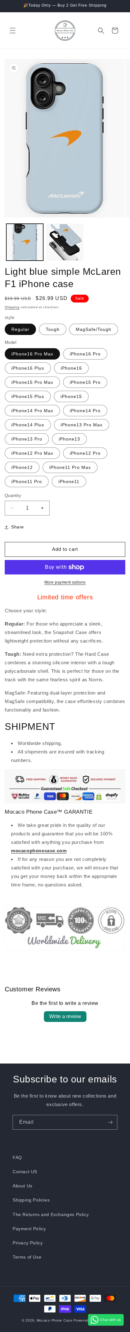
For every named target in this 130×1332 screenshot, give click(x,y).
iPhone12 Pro (85, 453)
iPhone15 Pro (85, 382)
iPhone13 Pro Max (82, 424)
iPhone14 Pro (85, 410)
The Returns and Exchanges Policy (51, 1214)
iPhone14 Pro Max (32, 410)
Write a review (65, 1016)
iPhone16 (71, 368)
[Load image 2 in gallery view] (64, 242)
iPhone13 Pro (26, 438)
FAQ (17, 1157)
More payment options (65, 582)
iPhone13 (69, 438)
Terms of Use (27, 1257)
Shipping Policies (31, 1199)
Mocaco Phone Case (55, 1320)
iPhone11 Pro (26, 481)
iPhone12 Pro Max (32, 453)
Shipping (12, 307)
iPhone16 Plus (27, 368)
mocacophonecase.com (39, 850)
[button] (13, 30)
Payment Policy (29, 1228)
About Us (22, 1185)
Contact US (25, 1171)
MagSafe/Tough (93, 329)
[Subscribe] (110, 1122)
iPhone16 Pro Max (32, 353)
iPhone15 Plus (27, 396)
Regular (20, 329)
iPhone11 (69, 481)
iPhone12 (22, 467)
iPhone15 (71, 396)
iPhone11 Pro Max (70, 467)
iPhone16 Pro (85, 353)
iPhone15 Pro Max (32, 382)
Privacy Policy (28, 1242)
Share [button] (17, 526)
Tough (53, 329)
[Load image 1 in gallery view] (24, 242)
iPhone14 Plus (27, 424)
